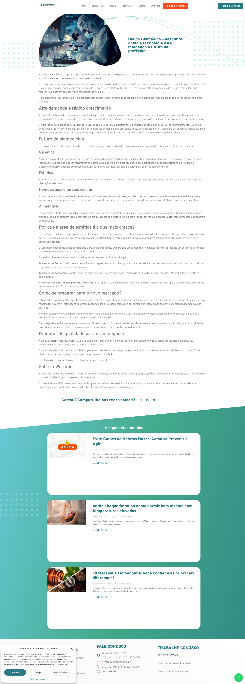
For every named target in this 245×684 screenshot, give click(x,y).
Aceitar (15, 672)
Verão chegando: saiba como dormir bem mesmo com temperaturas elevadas (143, 509)
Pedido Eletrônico (175, 6)
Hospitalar (127, 6)
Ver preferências (62, 672)
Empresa (155, 6)
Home (83, 6)
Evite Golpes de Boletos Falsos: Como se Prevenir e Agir (140, 442)
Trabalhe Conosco (230, 6)
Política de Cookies (37, 679)
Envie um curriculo (168, 655)
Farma (112, 6)
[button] (71, 648)
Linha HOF (98, 6)
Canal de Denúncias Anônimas (173, 671)
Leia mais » (101, 463)
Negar (39, 672)
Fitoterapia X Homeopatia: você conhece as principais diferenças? (143, 576)
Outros (141, 6)
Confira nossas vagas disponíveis (174, 663)
